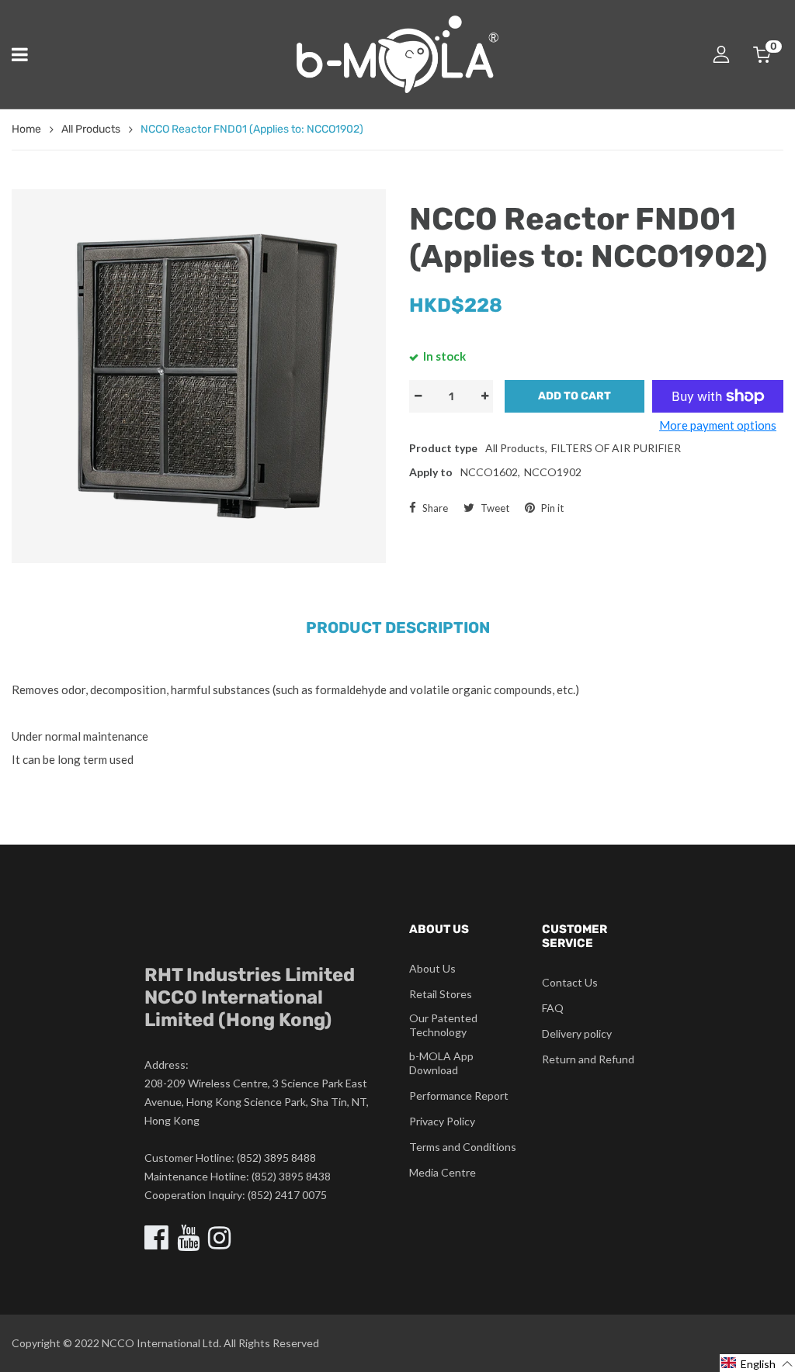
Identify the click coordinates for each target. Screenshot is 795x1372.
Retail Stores (440, 993)
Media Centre (442, 1172)
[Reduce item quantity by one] (417, 396)
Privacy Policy (442, 1121)
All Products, (516, 447)
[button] (757, 1363)
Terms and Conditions (462, 1146)
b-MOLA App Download (441, 1063)
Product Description (398, 627)
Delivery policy (577, 1033)
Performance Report (459, 1095)
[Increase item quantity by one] (484, 396)
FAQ (553, 1007)
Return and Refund (588, 1059)
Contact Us (570, 982)
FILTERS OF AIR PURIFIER (616, 447)
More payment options (717, 425)
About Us (432, 968)
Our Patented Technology (443, 1025)
